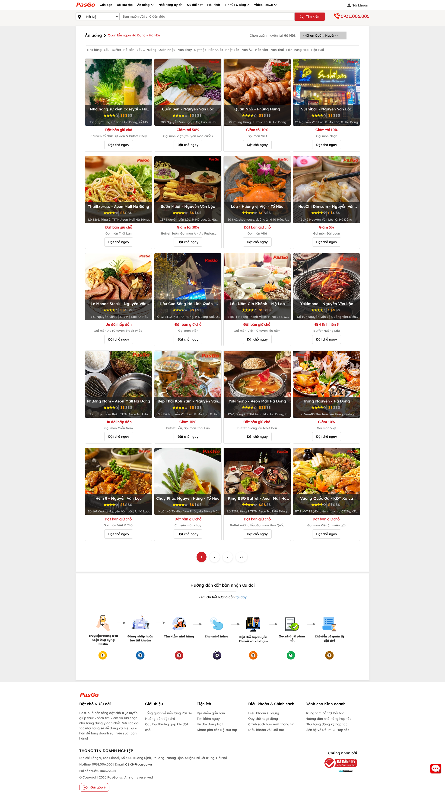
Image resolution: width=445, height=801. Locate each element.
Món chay (185, 49)
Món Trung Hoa (297, 49)
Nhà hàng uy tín (170, 4)
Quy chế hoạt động (263, 719)
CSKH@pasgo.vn (138, 764)
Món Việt (261, 49)
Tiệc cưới (317, 49)
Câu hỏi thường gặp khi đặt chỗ (166, 727)
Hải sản (128, 49)
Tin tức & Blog (235, 4)
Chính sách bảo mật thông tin (271, 724)
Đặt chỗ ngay (118, 145)
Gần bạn (106, 4)
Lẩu (106, 49)
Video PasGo (264, 4)
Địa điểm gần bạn (211, 713)
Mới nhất (213, 4)
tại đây (241, 597)
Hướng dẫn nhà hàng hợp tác (328, 719)
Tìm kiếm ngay (208, 719)
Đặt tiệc (200, 49)
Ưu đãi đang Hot (210, 724)
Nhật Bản (232, 49)
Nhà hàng (94, 49)
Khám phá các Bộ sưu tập (217, 730)
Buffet (116, 49)
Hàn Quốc (215, 49)
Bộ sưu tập (125, 4)
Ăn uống (144, 4)
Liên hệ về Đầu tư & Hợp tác (327, 730)
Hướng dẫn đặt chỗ (160, 719)
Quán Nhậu (167, 49)
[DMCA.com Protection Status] (337, 770)
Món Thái (277, 49)
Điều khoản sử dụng (263, 713)
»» (241, 557)
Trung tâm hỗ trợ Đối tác (324, 713)
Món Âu (247, 49)
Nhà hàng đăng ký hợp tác (326, 724)
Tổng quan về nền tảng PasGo (168, 713)
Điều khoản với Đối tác (266, 730)
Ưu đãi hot (195, 4)
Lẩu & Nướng (146, 49)
